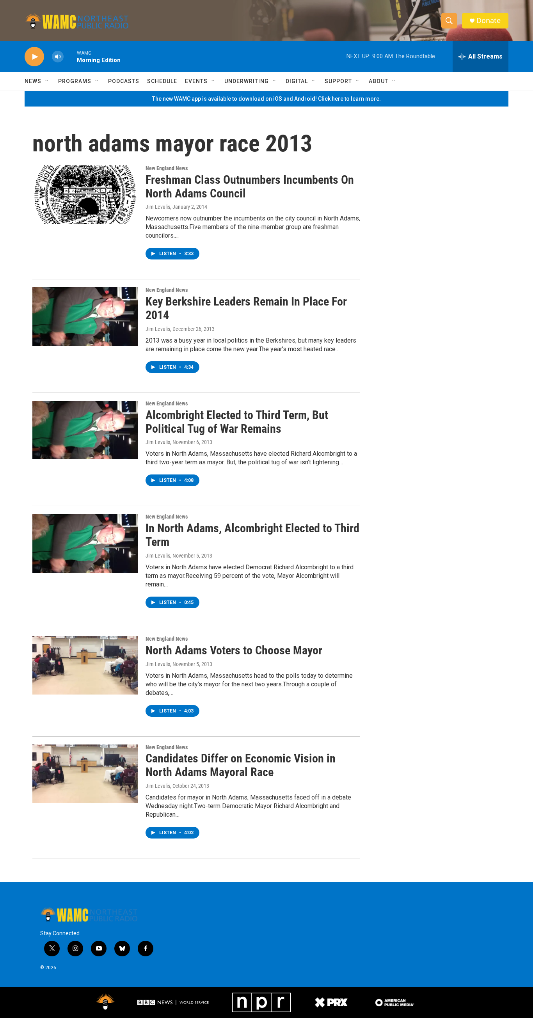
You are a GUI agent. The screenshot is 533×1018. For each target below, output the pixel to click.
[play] (34, 56)
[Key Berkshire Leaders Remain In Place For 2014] (85, 316)
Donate (488, 20)
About (378, 81)
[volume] (57, 57)
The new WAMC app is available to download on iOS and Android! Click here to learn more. (266, 99)
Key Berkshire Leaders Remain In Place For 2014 (246, 308)
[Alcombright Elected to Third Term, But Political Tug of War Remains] (85, 430)
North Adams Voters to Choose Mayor (234, 650)
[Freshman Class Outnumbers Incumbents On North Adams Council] (85, 194)
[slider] (70, 56)
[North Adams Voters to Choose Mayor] (85, 665)
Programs (74, 81)
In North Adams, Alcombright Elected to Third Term (252, 535)
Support (338, 81)
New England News (167, 168)
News (33, 81)
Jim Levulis (158, 207)
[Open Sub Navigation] (47, 81)
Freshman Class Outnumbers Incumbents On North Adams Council (250, 186)
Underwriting (246, 81)
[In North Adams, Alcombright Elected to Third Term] (85, 543)
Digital (297, 81)
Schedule (162, 81)
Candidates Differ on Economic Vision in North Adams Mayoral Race (241, 765)
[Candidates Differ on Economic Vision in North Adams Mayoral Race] (85, 773)
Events (196, 81)
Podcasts (123, 81)
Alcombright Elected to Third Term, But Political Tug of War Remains (237, 421)
